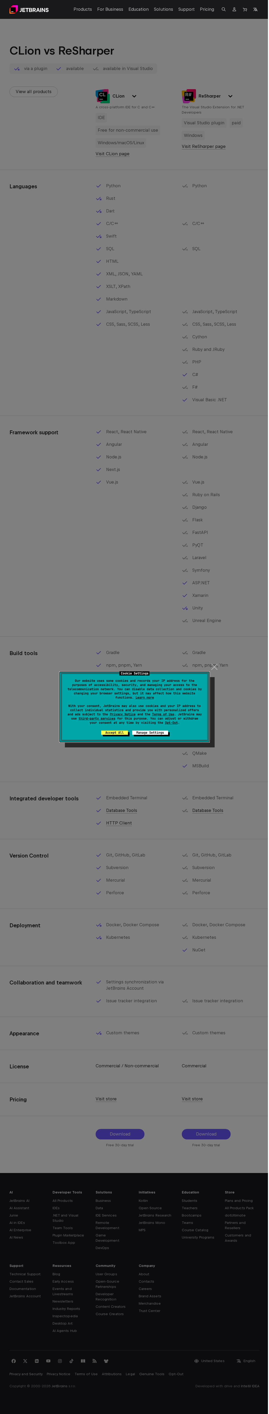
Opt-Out (171, 723)
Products (83, 9)
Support (186, 9)
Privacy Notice (123, 714)
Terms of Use (163, 714)
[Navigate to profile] (234, 9)
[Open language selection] (255, 9)
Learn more (145, 697)
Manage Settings (150, 733)
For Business (110, 9)
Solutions (163, 9)
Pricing (207, 9)
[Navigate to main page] (29, 9)
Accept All (114, 733)
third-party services (97, 718)
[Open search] (224, 9)
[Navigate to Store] (245, 9)
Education (138, 9)
